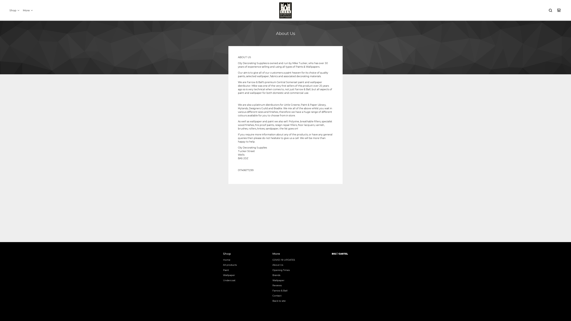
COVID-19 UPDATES (283, 259)
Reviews (277, 285)
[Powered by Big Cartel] (340, 254)
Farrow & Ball (279, 290)
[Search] (550, 10)
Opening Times (281, 270)
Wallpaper (229, 275)
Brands (276, 275)
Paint (226, 270)
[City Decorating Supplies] (285, 10)
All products (230, 264)
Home (226, 259)
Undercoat (229, 280)
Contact (276, 295)
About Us (277, 264)
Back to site (279, 300)
